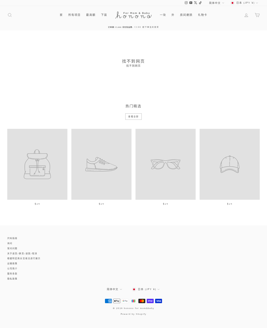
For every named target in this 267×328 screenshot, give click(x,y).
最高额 (90, 15)
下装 (104, 15)
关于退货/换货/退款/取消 (22, 253)
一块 (163, 15)
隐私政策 (12, 278)
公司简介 (12, 268)
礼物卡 (202, 15)
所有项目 (74, 15)
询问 (9, 243)
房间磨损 (186, 15)
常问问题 (12, 248)
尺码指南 (12, 238)
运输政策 (12, 263)
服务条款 (12, 273)
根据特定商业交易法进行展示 (24, 258)
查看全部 (133, 116)
